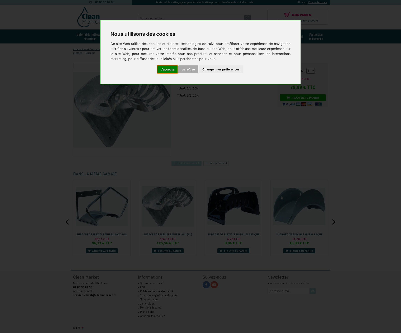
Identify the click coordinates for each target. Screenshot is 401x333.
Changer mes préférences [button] (221, 69)
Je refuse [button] (188, 69)
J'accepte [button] (167, 69)
